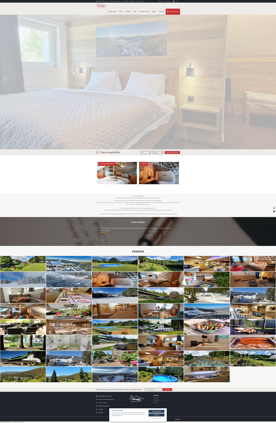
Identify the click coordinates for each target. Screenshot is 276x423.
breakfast (128, 11)
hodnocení (21, 422)
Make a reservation (173, 11)
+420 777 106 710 (141, 1)
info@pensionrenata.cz (116, 1)
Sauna (134, 11)
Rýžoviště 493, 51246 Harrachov (106, 399)
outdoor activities (144, 11)
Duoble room (146, 164)
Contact (161, 11)
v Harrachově (15, 422)
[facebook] (274, 211)
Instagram (168, 1)
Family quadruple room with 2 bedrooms (113, 164)
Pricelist (154, 11)
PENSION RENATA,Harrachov (6, 422)
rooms (121, 11)
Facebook (161, 1)
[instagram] (274, 208)
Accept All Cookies (156, 411)
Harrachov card (157, 400)
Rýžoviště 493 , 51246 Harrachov (129, 1)
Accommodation (112, 11)
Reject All (156, 414)
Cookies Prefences (156, 418)
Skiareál (155, 402)
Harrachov (155, 398)
